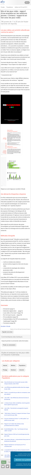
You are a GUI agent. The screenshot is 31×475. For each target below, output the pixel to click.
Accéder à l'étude (5, 326)
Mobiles (13, 365)
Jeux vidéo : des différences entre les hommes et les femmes (15, 398)
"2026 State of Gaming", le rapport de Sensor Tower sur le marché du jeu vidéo (15, 414)
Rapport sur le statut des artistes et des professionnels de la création (12, 424)
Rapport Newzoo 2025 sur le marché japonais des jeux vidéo (15, 435)
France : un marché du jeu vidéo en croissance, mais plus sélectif (15, 393)
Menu (27, 2)
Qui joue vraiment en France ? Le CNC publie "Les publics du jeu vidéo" (15, 419)
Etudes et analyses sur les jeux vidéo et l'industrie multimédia (15, 354)
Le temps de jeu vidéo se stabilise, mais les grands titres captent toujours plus (15, 403)
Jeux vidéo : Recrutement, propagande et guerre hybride (14, 409)
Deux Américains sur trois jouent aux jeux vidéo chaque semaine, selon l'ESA (14, 382)
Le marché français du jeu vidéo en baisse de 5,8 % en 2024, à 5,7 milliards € (15, 450)
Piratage (5, 370)
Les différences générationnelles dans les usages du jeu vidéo (15, 388)
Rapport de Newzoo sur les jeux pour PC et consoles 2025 (13, 445)
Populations (22, 365)
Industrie (21, 370)
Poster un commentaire (9, 345)
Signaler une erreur (7, 332)
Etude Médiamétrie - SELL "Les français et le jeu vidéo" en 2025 (14, 429)
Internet (5, 365)
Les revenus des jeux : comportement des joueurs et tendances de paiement (15, 440)
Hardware (13, 370)
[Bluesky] (3, 466)
